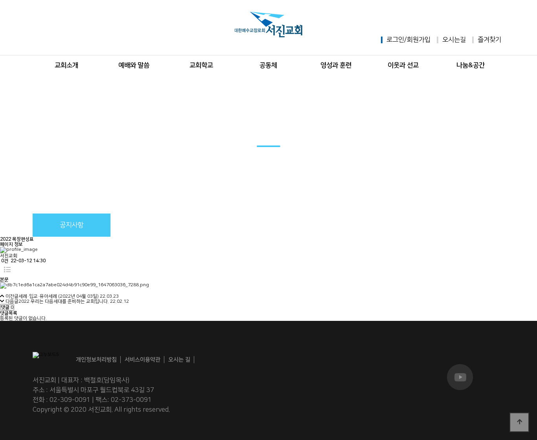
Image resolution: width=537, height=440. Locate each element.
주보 (150, 224)
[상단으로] (519, 422)
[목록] (7, 270)
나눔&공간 (470, 65)
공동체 (268, 65)
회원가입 (418, 39)
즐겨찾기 (489, 39)
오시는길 (454, 39)
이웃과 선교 (403, 65)
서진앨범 (228, 224)
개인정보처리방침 (96, 360)
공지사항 (71, 224)
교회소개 (66, 65)
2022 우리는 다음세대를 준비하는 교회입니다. (63, 301)
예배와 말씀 (133, 65)
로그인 (395, 39)
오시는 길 (179, 360)
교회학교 (201, 65)
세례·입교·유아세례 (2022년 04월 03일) (58, 296)
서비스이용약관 (142, 360)
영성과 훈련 (335, 65)
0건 (4, 260)
